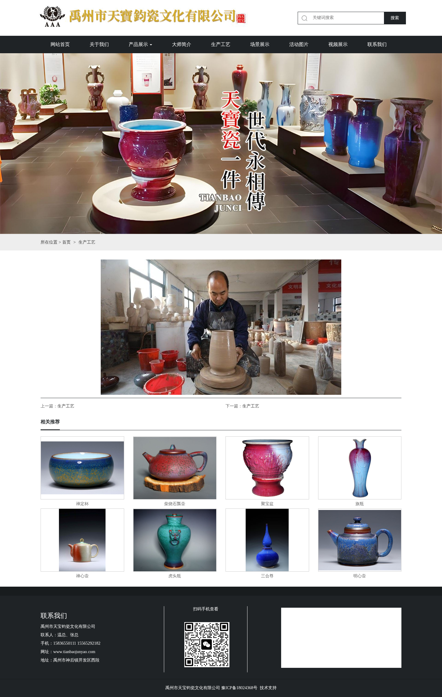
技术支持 (268, 688)
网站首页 (60, 44)
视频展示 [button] (338, 44)
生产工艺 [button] (220, 44)
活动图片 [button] (298, 44)
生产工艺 (65, 406)
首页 (66, 242)
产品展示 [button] (139, 44)
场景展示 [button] (259, 44)
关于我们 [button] (99, 44)
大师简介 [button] (181, 44)
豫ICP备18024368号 (239, 688)
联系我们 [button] (377, 44)
